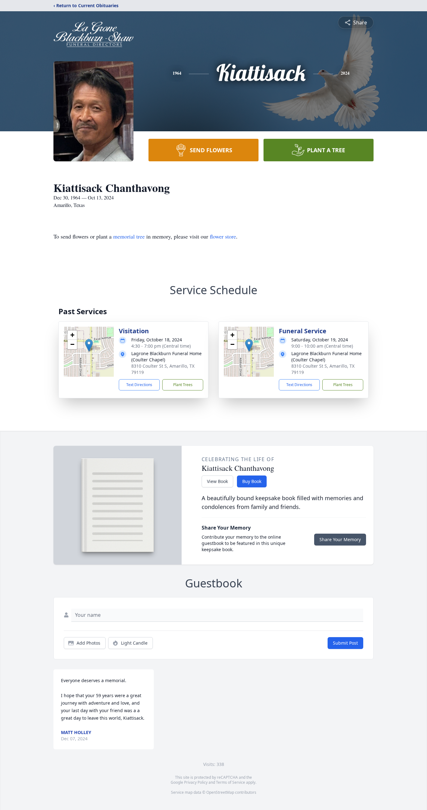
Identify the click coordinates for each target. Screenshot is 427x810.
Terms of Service (230, 782)
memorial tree (129, 236)
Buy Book (251, 481)
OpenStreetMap (220, 792)
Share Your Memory (340, 539)
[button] (89, 345)
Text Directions (139, 384)
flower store (223, 236)
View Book (217, 481)
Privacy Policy (196, 782)
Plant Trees (183, 384)
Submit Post (345, 643)
